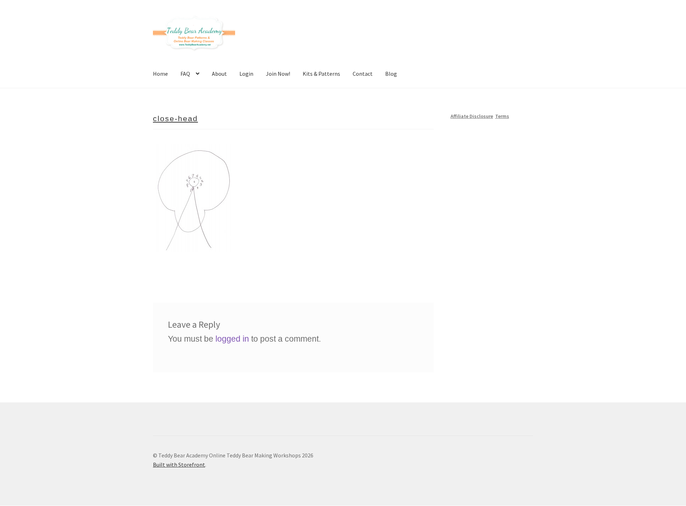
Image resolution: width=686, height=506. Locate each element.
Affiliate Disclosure (472, 116)
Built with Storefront (179, 464)
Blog (391, 73)
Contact (363, 73)
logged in (232, 338)
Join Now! (278, 73)
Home (160, 73)
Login (246, 73)
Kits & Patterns (321, 73)
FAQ (185, 73)
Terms (502, 116)
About (219, 73)
